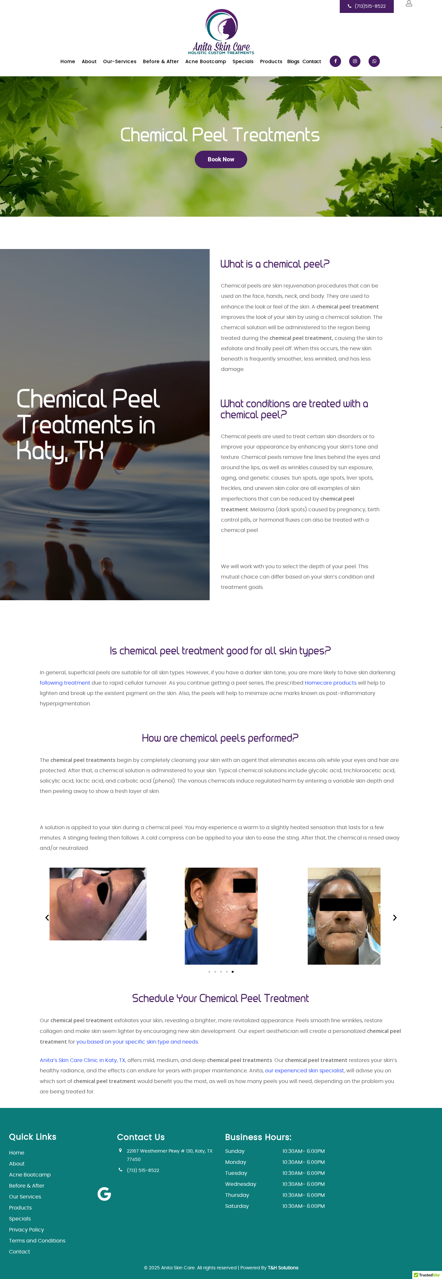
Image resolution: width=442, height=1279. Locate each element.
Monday (275, 1162)
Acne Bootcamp (30, 1174)
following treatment (66, 683)
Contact (19, 1251)
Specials (20, 1218)
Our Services (25, 1196)
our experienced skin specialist (304, 1070)
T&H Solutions (283, 1268)
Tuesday (275, 1173)
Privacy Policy (26, 1229)
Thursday (275, 1195)
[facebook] (337, 61)
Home (16, 1152)
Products (20, 1207)
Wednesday (275, 1184)
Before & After (26, 1185)
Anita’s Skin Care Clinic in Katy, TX (82, 1060)
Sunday (275, 1151)
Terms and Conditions (37, 1240)
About (17, 1163)
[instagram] (356, 61)
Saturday (275, 1206)
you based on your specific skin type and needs (137, 1042)
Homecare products (331, 683)
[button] (47, 918)
